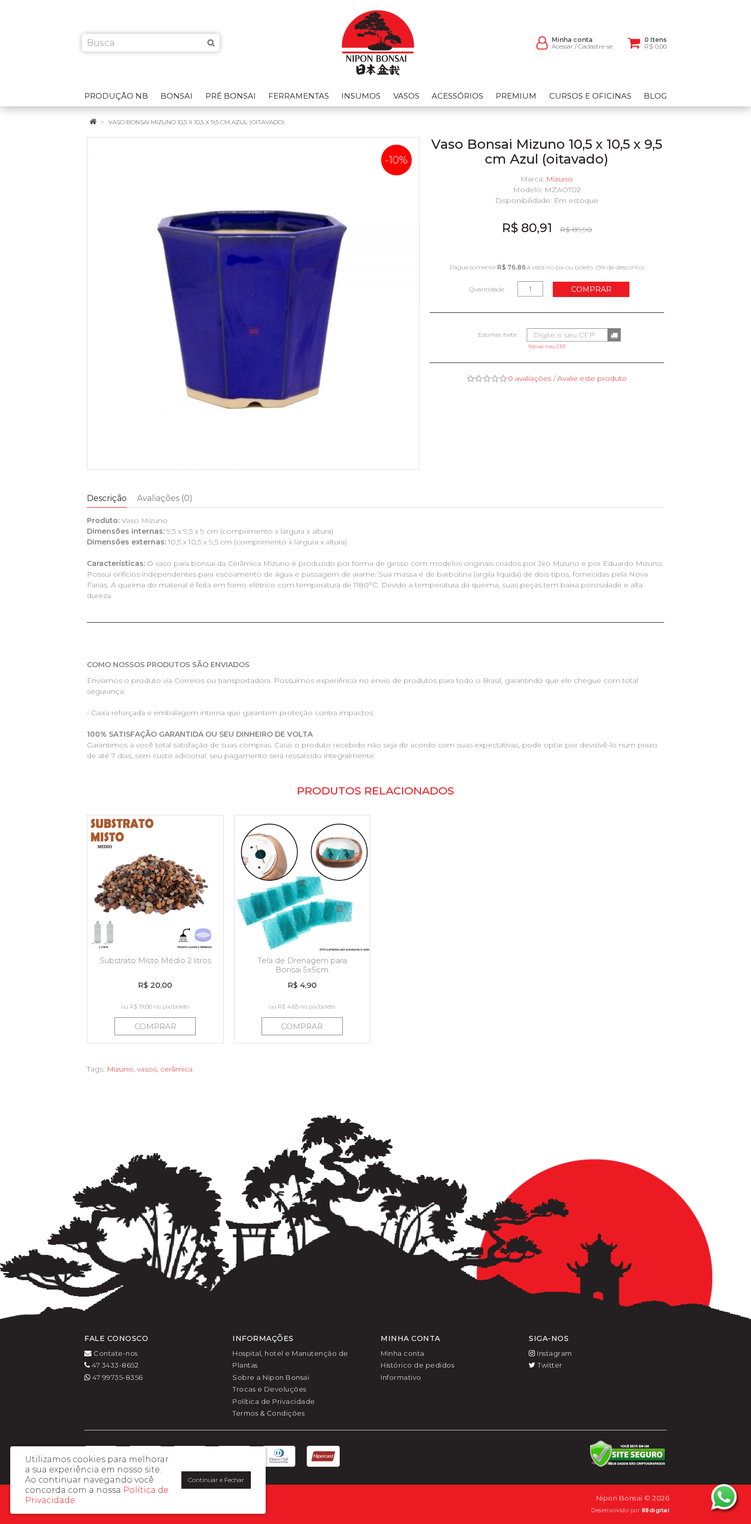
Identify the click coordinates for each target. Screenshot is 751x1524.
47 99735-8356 (117, 1377)
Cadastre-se (595, 46)
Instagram (553, 1353)
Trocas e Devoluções (269, 1389)
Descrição (107, 498)
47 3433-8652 (114, 1365)
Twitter (549, 1365)
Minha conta (403, 1353)
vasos (147, 1069)
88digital (656, 1510)
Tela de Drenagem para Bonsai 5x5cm (302, 965)
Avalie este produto (592, 378)
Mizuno (559, 179)
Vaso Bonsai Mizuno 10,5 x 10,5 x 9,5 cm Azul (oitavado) (196, 122)
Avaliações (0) (165, 498)
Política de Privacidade (273, 1401)
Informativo (401, 1377)
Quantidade (486, 289)
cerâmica (176, 1069)
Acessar (562, 46)
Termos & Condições (268, 1413)
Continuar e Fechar (216, 1480)
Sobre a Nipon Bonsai (270, 1377)
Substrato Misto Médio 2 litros (155, 960)
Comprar (591, 289)
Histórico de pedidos (417, 1365)
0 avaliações (529, 378)
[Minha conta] (542, 42)
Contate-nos (115, 1353)
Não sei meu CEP (547, 346)
